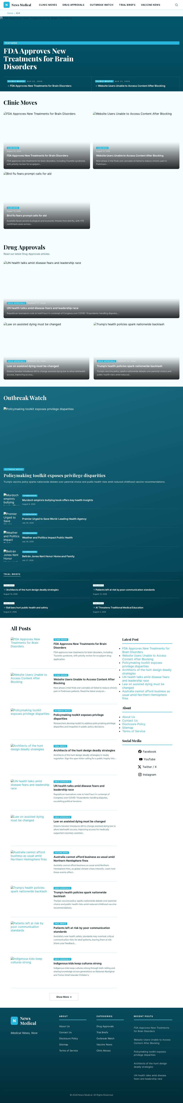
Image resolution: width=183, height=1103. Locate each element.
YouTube (149, 759)
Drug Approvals (73, 4)
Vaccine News (150, 4)
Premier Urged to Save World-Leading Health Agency (54, 518)
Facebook (149, 751)
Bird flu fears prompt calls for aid (27, 215)
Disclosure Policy (133, 724)
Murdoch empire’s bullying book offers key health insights (57, 500)
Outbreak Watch (101, 4)
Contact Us (130, 720)
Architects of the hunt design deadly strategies (32, 589)
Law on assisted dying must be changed (33, 366)
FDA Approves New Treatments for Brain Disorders (39, 58)
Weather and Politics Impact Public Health (47, 537)
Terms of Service (133, 731)
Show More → (64, 996)
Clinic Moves (48, 4)
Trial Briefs (127, 4)
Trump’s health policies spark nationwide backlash (129, 366)
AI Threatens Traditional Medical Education (119, 607)
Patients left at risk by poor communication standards (125, 589)
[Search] (176, 5)
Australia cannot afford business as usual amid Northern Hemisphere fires (146, 694)
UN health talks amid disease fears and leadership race (42, 308)
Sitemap (127, 727)
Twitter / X (149, 767)
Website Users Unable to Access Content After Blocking (131, 85)
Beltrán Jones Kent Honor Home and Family (48, 556)
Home (10, 13)
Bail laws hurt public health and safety (27, 607)
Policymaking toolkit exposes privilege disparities (54, 475)
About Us (128, 717)
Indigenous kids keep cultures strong (78, 963)
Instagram (149, 774)
